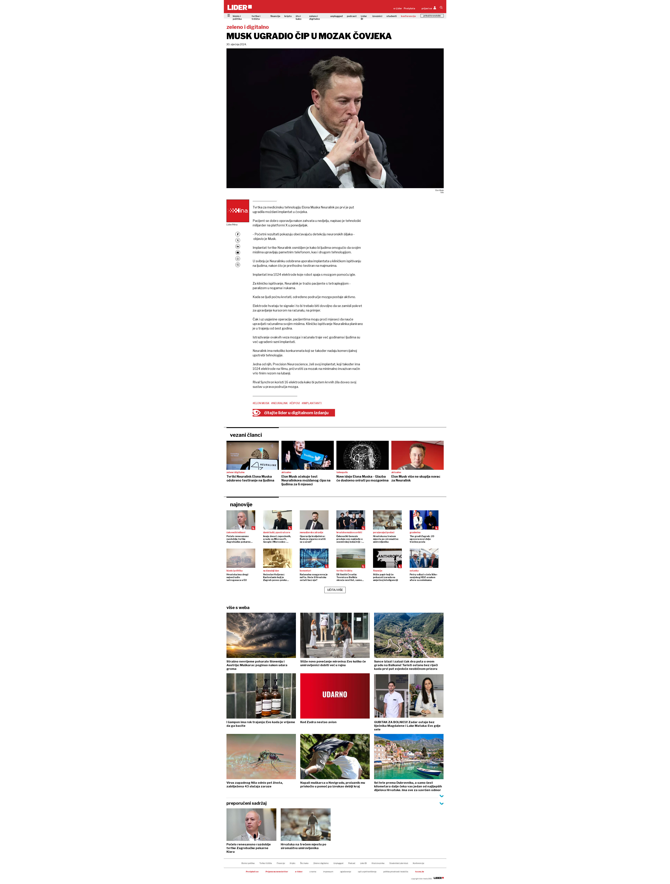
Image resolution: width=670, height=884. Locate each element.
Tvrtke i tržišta (265, 863)
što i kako (298, 17)
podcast (352, 16)
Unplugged (338, 863)
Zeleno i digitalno (321, 863)
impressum (328, 871)
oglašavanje (345, 871)
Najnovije (241, 504)
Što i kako (304, 863)
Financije (281, 863)
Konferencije (418, 863)
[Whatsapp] (237, 258)
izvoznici (377, 16)
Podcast (351, 863)
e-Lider (397, 8)
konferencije (408, 16)
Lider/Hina (231, 224)
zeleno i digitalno (314, 17)
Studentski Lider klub (398, 863)
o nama (313, 871)
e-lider (299, 871)
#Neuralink (279, 403)
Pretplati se (252, 871)
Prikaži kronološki (432, 16)
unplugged (336, 16)
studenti (391, 16)
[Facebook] (237, 234)
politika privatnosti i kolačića (395, 871)
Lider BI (364, 17)
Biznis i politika (248, 863)
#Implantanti (312, 403)
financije (275, 16)
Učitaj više (335, 590)
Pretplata (409, 8)
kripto (288, 16)
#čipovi (294, 403)
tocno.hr (419, 871)
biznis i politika (237, 17)
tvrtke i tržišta (256, 17)
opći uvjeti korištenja (367, 871)
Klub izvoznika (378, 863)
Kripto (292, 863)
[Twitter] (237, 240)
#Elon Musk (261, 403)
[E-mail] (237, 252)
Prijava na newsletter (277, 871)
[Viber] (237, 264)
